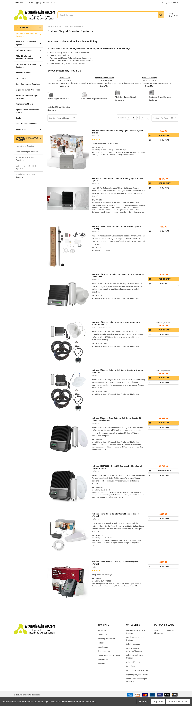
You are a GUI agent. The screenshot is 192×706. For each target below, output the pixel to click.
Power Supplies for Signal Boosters (27, 96)
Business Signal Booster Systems (26, 167)
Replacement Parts (24, 104)
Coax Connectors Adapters (28, 84)
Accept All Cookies (178, 701)
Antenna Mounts (23, 73)
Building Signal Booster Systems (26, 34)
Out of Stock (164, 471)
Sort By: (52, 118)
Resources (21, 129)
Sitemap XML (103, 659)
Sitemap (101, 663)
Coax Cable (21, 78)
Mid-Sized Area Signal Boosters (25, 158)
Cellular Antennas (24, 50)
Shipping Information (106, 639)
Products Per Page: (160, 118)
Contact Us (18, 2)
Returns (101, 643)
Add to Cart (164, 135)
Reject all (158, 701)
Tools (18, 118)
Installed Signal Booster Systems (25, 175)
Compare (164, 140)
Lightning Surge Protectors (28, 90)
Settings (143, 701)
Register (174, 2)
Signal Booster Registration (109, 655)
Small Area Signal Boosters (27, 152)
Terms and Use (104, 651)
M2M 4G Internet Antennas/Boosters (24, 57)
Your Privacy (103, 647)
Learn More (64, 86)
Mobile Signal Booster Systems (26, 43)
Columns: (122, 118)
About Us (102, 630)
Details (52, 2)
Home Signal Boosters (25, 146)
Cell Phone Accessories (26, 124)
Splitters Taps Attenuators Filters (27, 111)
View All (170, 630)
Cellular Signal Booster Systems (26, 65)
